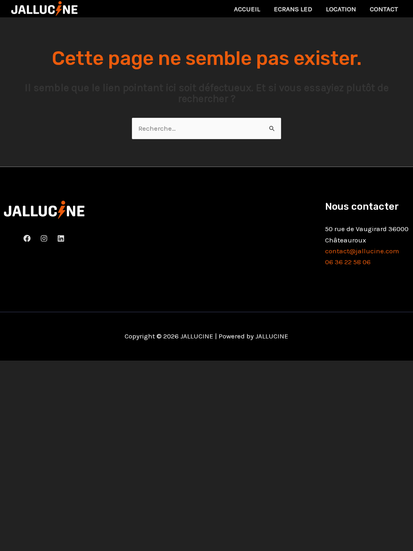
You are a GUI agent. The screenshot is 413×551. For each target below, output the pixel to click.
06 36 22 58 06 (348, 262)
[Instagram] (44, 238)
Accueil (247, 9)
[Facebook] (27, 238)
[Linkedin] (61, 238)
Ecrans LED (293, 9)
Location (341, 9)
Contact (384, 9)
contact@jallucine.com (362, 251)
